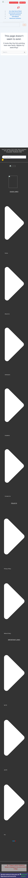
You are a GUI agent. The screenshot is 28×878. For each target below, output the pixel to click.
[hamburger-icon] (24, 25)
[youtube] (15, 841)
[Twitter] (14, 841)
